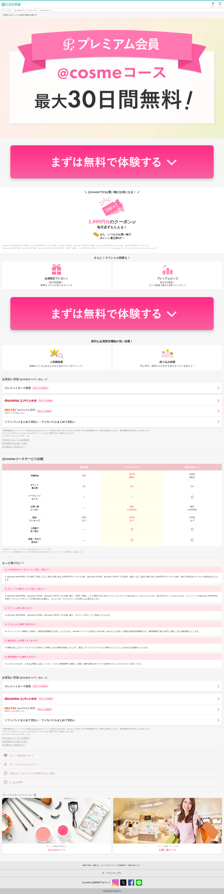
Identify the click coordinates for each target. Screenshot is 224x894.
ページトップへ (114, 873)
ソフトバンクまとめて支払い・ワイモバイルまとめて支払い (40, 421)
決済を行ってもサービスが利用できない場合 (32, 773)
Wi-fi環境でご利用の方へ (13, 447)
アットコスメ (6, 10)
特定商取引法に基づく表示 (14, 443)
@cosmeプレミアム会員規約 (15, 440)
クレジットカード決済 (26, 387)
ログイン (213, 4)
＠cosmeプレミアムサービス (26, 10)
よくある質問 (16, 782)
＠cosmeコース (46, 10)
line (139, 883)
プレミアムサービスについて (24, 764)
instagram (115, 883)
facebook (131, 883)
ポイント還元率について (21, 755)
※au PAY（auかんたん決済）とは (15, 436)
